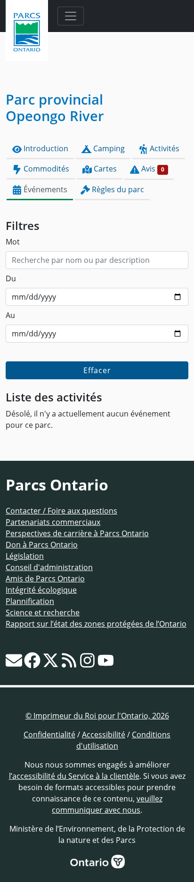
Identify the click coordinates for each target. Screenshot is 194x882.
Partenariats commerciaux (53, 522)
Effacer (97, 370)
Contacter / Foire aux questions (61, 511)
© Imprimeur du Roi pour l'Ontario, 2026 (97, 715)
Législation (25, 556)
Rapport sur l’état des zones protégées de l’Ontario (96, 624)
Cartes (104, 168)
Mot (13, 242)
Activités (163, 148)
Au (10, 315)
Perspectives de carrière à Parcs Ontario (77, 533)
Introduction (45, 148)
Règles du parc (117, 189)
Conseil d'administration (49, 567)
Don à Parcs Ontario (42, 544)
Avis (151, 168)
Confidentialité (49, 734)
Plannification (30, 601)
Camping (108, 148)
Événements (44, 189)
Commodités (45, 168)
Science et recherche (43, 612)
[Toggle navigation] (70, 16)
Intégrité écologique (41, 590)
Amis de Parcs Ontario (45, 578)
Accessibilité (103, 734)
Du (11, 278)
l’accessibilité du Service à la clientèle (74, 776)
